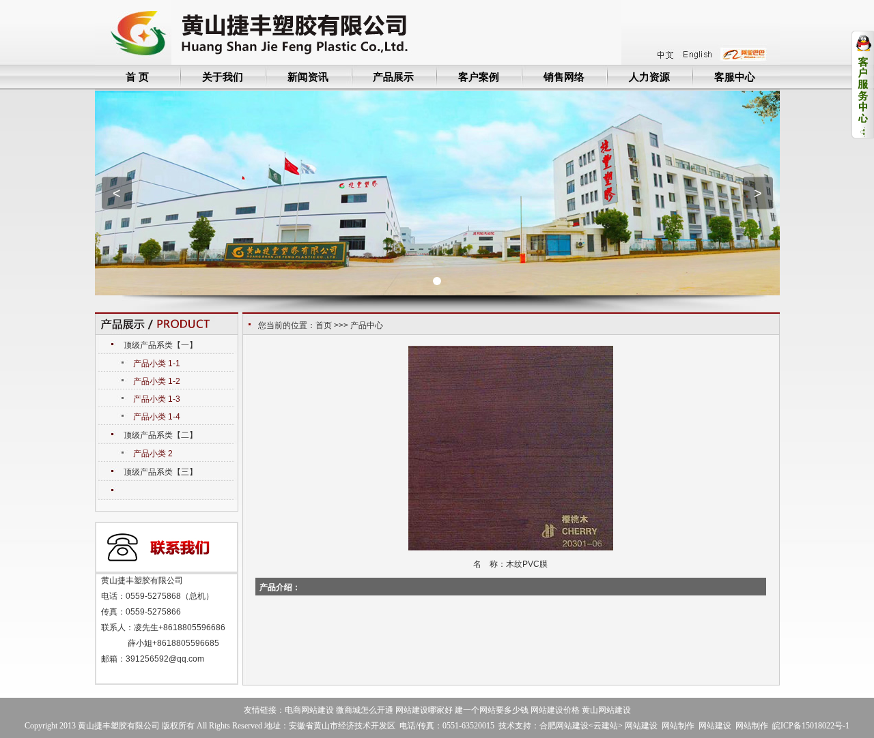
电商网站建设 (309, 710)
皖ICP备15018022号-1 (810, 725)
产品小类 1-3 (156, 399)
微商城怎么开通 (364, 710)
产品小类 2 (153, 453)
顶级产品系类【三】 (160, 472)
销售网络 (564, 77)
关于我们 (222, 77)
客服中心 (734, 77)
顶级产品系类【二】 (160, 435)
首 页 (137, 77)
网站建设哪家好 (424, 710)
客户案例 (478, 77)
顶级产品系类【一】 (160, 345)
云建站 (605, 725)
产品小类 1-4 (156, 417)
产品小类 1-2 (156, 381)
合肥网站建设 (564, 725)
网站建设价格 (555, 710)
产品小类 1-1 (156, 363)
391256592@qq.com (165, 659)
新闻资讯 (307, 77)
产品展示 (393, 77)
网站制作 (678, 725)
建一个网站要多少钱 (491, 710)
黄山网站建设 (606, 710)
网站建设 (641, 725)
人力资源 (649, 77)
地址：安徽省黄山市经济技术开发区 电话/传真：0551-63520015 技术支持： (401, 725)
